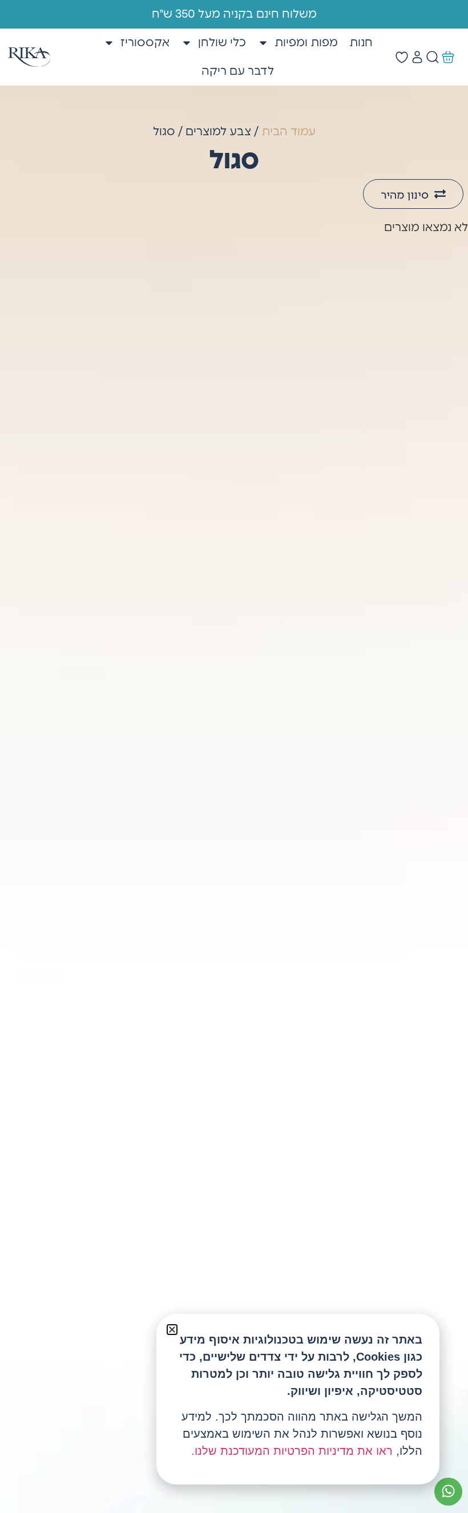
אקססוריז (145, 42)
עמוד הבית (288, 131)
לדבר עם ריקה (237, 71)
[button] (172, 1329)
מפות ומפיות (306, 42)
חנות (361, 42)
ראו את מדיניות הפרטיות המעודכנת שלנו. (292, 1451)
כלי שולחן (222, 42)
